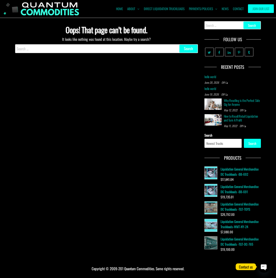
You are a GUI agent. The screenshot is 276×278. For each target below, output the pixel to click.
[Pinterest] (239, 52)
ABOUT (131, 8)
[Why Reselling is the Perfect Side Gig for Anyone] (213, 103)
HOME (119, 8)
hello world (210, 76)
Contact (238, 8)
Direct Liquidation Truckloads (164, 8)
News (225, 8)
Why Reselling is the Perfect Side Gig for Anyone (242, 102)
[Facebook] (219, 52)
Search (208, 135)
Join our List (260, 8)
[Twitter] (209, 52)
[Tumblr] (249, 52)
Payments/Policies (201, 8)
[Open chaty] (264, 267)
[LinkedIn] (229, 52)
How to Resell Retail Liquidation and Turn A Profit (241, 118)
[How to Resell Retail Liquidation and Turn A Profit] (213, 119)
